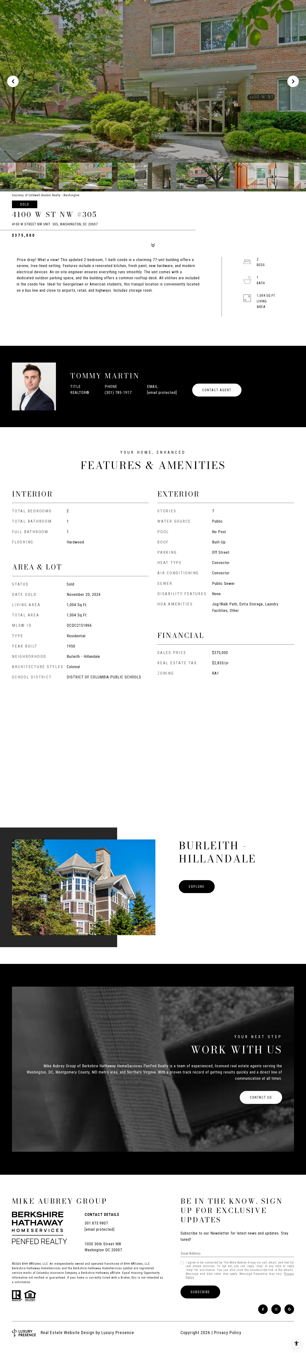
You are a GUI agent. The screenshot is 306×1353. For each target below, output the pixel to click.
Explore (197, 887)
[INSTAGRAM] (276, 1309)
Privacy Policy (227, 1332)
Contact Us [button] (261, 1097)
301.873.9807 (96, 1223)
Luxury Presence (117, 1332)
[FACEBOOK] (263, 1309)
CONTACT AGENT (216, 390)
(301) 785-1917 (118, 392)
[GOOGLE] (289, 1309)
